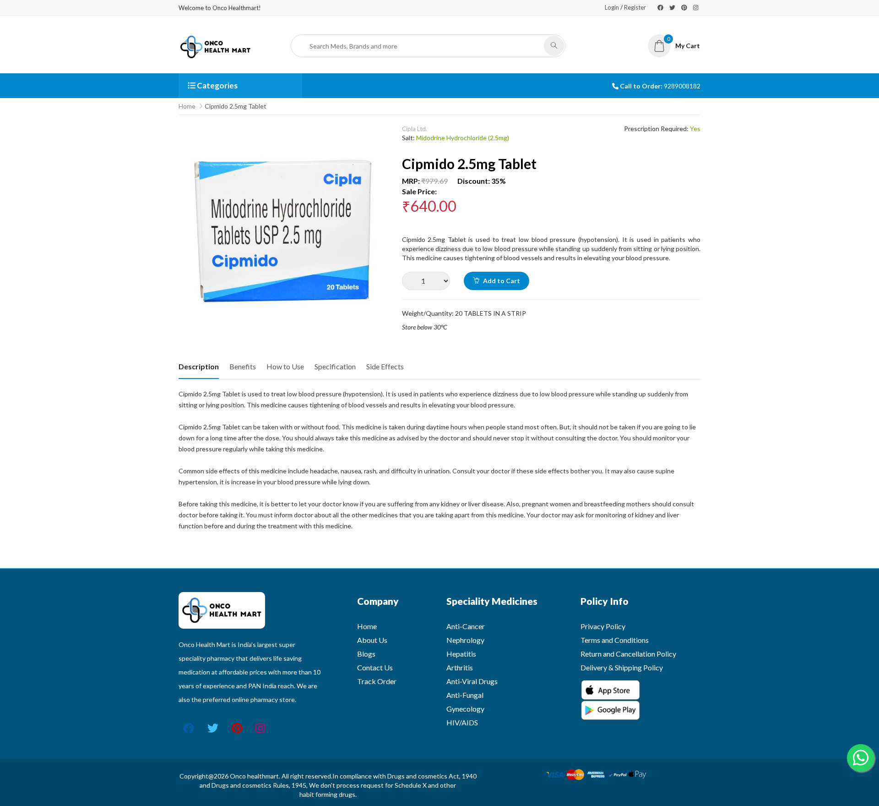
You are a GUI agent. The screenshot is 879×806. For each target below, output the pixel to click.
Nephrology (465, 640)
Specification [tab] (335, 366)
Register (635, 7)
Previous (185, 316)
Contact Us (375, 667)
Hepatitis (461, 653)
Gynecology (465, 708)
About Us (372, 640)
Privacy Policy (603, 626)
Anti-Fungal (464, 695)
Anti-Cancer (465, 626)
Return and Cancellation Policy (628, 653)
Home (187, 106)
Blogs (366, 653)
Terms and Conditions (615, 640)
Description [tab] (199, 366)
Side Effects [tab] (385, 366)
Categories (216, 85)
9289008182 (682, 86)
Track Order (376, 681)
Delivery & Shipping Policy (622, 667)
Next (381, 316)
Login (612, 7)
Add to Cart (501, 281)
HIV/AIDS (462, 722)
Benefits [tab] (242, 366)
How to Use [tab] (285, 366)
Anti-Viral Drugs (472, 681)
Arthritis (459, 667)
